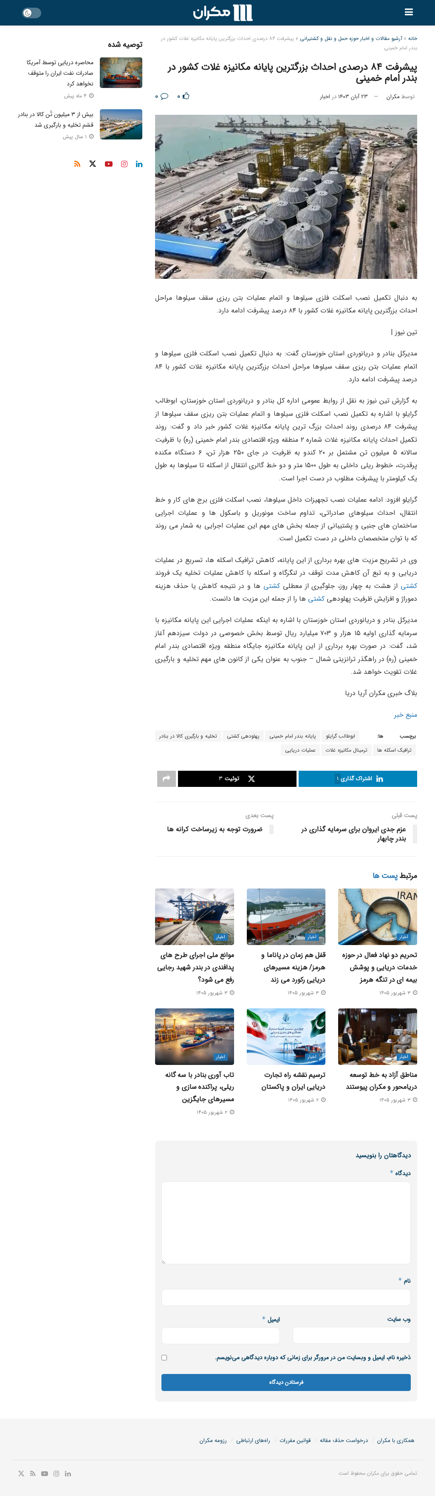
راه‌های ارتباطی (253, 1440)
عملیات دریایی (300, 750)
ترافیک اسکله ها (394, 750)
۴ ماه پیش (76, 96)
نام (404, 1281)
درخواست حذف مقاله (344, 1440)
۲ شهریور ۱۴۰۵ (304, 1100)
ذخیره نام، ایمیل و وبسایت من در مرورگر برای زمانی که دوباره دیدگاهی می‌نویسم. (313, 1357)
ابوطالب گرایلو (341, 736)
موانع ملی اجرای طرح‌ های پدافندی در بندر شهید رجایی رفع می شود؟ (195, 967)
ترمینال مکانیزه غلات (346, 750)
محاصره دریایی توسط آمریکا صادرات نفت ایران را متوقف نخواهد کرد (60, 73)
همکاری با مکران (396, 1440)
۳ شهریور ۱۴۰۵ (395, 993)
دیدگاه (400, 1173)
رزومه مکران (213, 1440)
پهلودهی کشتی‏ (243, 736)
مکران (393, 96)
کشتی (409, 586)
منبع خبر (405, 715)
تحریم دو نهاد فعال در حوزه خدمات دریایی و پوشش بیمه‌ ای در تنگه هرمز (379, 967)
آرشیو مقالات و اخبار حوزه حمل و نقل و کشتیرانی (351, 38)
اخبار (325, 96)
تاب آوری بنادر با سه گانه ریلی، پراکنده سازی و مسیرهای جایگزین (199, 1087)
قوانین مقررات (295, 1440)
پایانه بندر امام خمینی (292, 736)
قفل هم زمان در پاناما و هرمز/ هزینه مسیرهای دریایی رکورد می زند (293, 967)
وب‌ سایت (399, 1319)
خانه (412, 38)
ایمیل (271, 1319)
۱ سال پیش (75, 137)
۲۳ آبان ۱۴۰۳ (353, 96)
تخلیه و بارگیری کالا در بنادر (188, 736)
